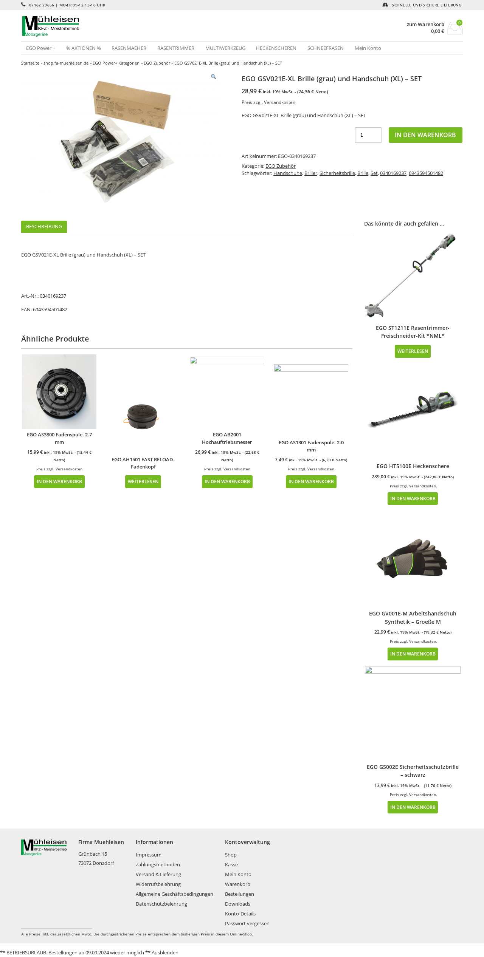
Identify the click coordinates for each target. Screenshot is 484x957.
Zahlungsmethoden (158, 864)
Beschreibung (44, 226)
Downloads (237, 903)
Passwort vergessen (247, 923)
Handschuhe (287, 173)
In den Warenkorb (425, 135)
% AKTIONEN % (83, 48)
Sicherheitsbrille (337, 173)
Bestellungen (239, 894)
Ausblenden (165, 952)
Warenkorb (237, 884)
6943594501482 (426, 173)
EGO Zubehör (157, 63)
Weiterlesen (143, 481)
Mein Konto (368, 48)
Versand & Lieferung (158, 874)
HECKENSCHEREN (276, 48)
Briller (310, 173)
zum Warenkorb (425, 24)
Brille (362, 173)
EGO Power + (40, 48)
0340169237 (393, 173)
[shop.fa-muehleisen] (131, 26)
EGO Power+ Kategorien (116, 63)
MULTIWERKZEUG (225, 48)
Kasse (231, 864)
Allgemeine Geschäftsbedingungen (174, 894)
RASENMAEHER (129, 48)
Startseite (30, 63)
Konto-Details (240, 913)
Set (374, 173)
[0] (455, 32)
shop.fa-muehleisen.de (65, 63)
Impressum (148, 854)
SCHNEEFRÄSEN (325, 48)
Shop (231, 854)
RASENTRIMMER (175, 48)
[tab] (44, 227)
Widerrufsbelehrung (158, 884)
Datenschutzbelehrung (161, 903)
